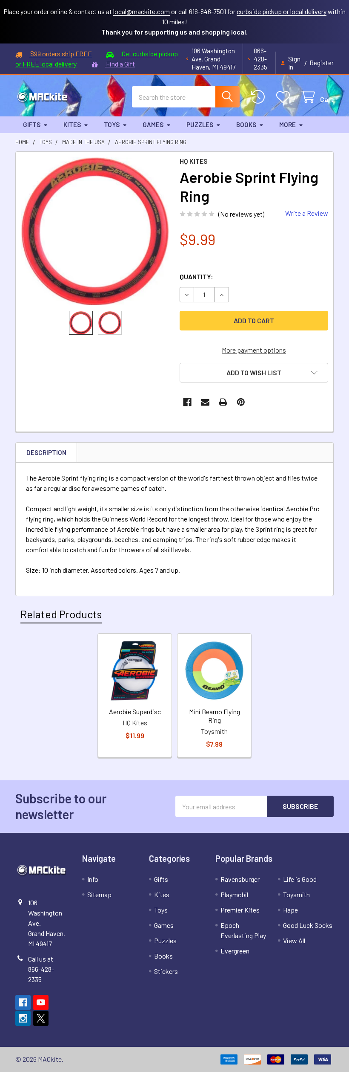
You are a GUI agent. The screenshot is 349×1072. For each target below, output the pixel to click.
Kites (72, 124)
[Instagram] (23, 1018)
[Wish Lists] (285, 97)
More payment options (254, 350)
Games (153, 124)
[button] (254, 372)
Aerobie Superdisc (135, 711)
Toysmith (296, 894)
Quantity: (196, 276)
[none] (95, 231)
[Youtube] (41, 1002)
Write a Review (306, 213)
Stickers (166, 971)
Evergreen (234, 951)
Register (321, 63)
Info (92, 879)
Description (46, 452)
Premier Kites (240, 910)
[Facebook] (187, 402)
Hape (290, 910)
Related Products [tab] (61, 614)
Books (246, 124)
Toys (112, 124)
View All (294, 940)
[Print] (223, 402)
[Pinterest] (241, 402)
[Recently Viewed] (260, 97)
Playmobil (234, 894)
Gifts (31, 124)
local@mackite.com (141, 11)
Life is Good (300, 879)
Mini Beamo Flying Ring (214, 715)
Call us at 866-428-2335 (41, 969)
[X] (41, 1018)
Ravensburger (240, 879)
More (287, 124)
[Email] (205, 402)
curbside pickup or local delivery (281, 11)
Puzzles (199, 124)
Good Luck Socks (307, 925)
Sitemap (99, 894)
